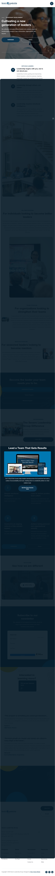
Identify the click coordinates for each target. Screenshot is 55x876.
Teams (30, 39)
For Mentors (5, 859)
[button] (51, 3)
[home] (9, 3)
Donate (29, 859)
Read (44, 859)
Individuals (11, 39)
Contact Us (30, 862)
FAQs (42, 862)
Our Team (17, 859)
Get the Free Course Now (27, 488)
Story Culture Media (35, 872)
